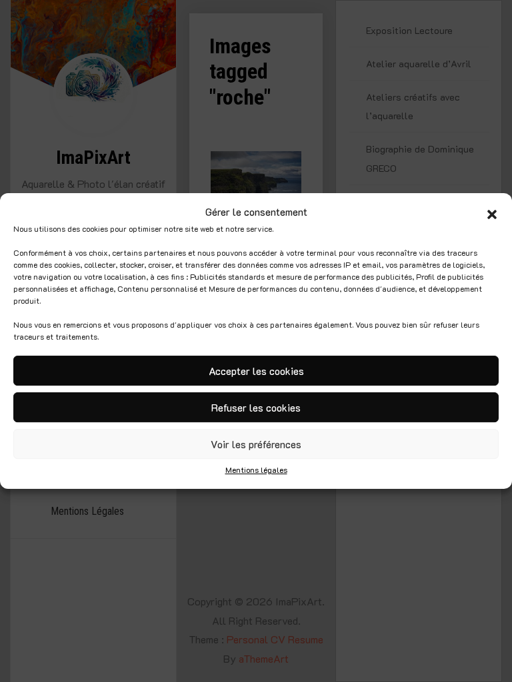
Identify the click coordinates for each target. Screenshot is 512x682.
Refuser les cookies (256, 407)
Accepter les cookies (256, 371)
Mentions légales (256, 469)
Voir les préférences (256, 444)
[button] (492, 212)
